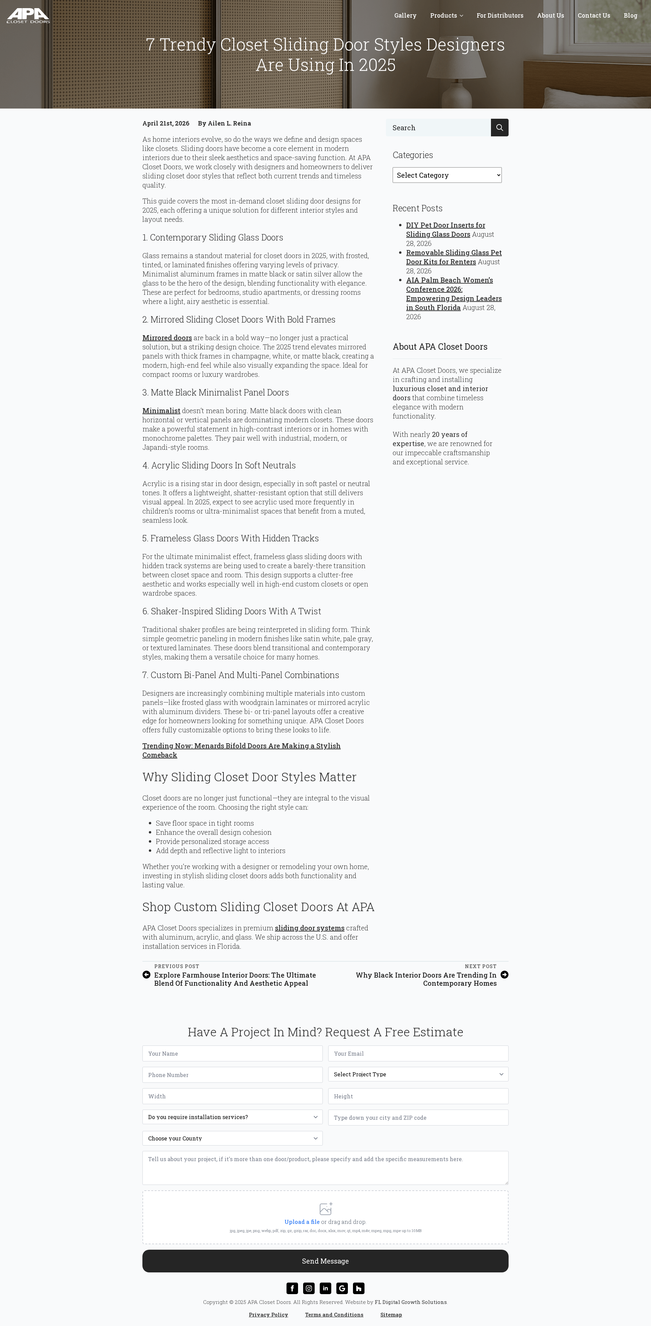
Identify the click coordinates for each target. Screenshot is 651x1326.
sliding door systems (309, 927)
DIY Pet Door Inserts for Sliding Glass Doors (445, 229)
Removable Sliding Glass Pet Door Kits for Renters (454, 257)
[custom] (342, 1288)
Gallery (405, 15)
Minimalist (161, 410)
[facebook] (292, 1288)
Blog (630, 15)
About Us (550, 15)
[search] (500, 127)
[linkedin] (325, 1288)
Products (443, 15)
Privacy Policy (268, 1314)
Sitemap (391, 1314)
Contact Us (594, 15)
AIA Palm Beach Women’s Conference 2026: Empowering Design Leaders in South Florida (454, 293)
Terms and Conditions (334, 1314)
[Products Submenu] (463, 15)
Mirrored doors (167, 337)
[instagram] (309, 1288)
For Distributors (500, 15)
